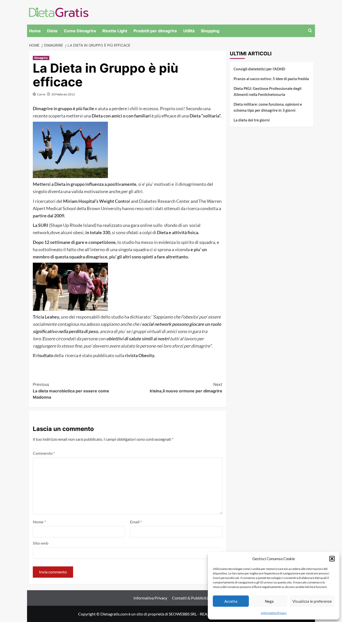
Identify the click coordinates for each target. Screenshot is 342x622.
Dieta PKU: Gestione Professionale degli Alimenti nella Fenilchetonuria (267, 91)
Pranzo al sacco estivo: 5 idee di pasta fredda (271, 78)
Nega (269, 601)
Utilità (189, 30)
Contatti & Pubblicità (190, 597)
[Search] (310, 30)
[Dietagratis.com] (58, 11)
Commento (44, 453)
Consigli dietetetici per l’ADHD (259, 69)
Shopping (210, 30)
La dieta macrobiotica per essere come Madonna (71, 391)
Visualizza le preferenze (312, 601)
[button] (331, 558)
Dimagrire (41, 58)
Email (136, 521)
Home (35, 30)
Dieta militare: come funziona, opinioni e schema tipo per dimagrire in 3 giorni (268, 107)
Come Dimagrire (80, 30)
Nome (39, 521)
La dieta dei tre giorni (252, 120)
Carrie (41, 94)
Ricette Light (114, 30)
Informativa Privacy (274, 613)
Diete (52, 30)
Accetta (230, 601)
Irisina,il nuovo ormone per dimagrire (186, 387)
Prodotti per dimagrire (155, 30)
